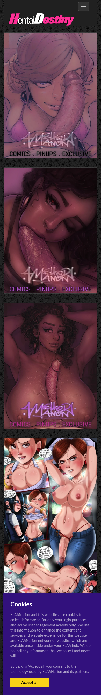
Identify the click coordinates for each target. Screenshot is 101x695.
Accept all (30, 683)
